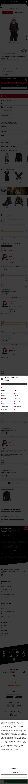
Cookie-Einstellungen (20, 746)
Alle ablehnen (14, 772)
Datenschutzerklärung (16, 749)
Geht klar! (14, 768)
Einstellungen (14, 776)
